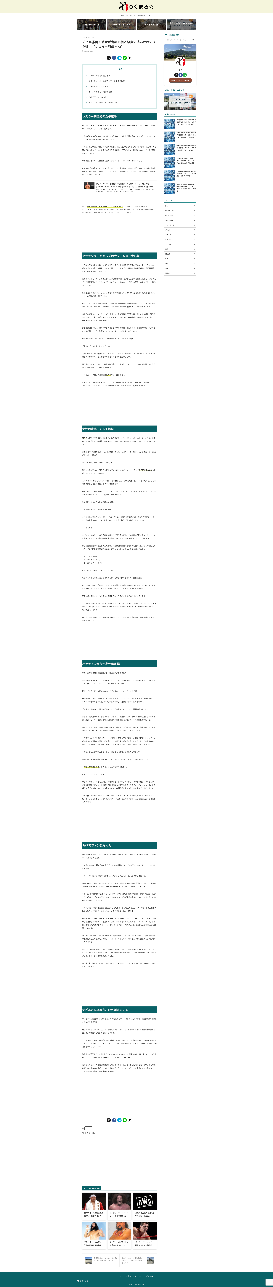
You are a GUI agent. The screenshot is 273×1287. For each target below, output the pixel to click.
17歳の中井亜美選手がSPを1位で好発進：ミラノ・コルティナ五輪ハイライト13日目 (186, 173)
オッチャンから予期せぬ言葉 (100, 91)
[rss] (185, 75)
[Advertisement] (119, 233)
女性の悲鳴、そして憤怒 (98, 86)
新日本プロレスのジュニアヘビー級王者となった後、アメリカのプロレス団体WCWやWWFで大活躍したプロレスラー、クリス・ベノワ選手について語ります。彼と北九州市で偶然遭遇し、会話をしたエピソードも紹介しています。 (125, 189)
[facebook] (114, 58)
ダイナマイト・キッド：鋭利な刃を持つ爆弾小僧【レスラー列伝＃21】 (144, 1245)
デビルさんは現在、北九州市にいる (103, 102)
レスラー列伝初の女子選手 (99, 75)
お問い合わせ (149, 1276)
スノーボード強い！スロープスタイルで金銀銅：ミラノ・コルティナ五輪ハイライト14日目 (186, 160)
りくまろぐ (83, 1281)
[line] (125, 58)
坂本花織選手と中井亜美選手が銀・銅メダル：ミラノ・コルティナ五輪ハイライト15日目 (186, 148)
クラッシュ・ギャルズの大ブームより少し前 (107, 81)
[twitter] (109, 58)
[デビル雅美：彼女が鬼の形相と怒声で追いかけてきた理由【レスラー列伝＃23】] (119, 58)
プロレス (88, 1128)
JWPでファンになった (98, 97)
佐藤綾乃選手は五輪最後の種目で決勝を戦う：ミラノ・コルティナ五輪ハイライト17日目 (186, 122)
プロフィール (123, 1276)
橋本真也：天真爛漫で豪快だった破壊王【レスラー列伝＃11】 (93, 1215)
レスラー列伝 (90, 1133)
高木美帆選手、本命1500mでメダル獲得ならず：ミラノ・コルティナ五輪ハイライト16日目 (186, 135)
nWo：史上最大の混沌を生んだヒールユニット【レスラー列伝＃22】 (144, 1215)
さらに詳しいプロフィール (180, 80)
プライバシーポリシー (136, 1276)
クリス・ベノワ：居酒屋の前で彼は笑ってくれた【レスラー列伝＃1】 (123, 183)
